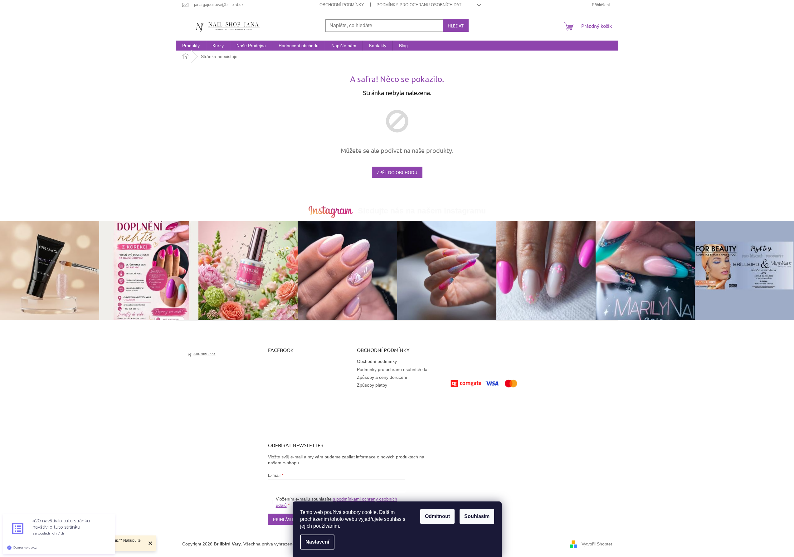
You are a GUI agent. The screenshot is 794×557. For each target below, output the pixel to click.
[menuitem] (191, 46)
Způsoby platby (372, 385)
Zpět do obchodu (397, 172)
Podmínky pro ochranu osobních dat (419, 4)
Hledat (456, 25)
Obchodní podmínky (341, 4)
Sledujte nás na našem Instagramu (422, 210)
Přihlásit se (286, 519)
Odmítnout (437, 516)
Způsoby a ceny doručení (382, 377)
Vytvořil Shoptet (597, 543)
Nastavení (317, 542)
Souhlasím (477, 516)
